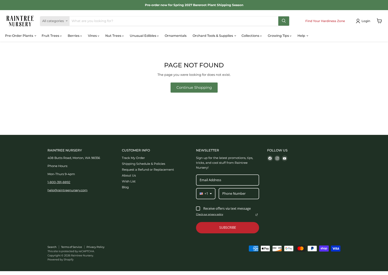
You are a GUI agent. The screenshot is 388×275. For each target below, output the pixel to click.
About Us (129, 175)
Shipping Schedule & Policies (143, 164)
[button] (364, 21)
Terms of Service (71, 247)
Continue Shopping (194, 87)
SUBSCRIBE (227, 227)
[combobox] (205, 193)
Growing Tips (279, 35)
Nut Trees (113, 35)
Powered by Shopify (60, 259)
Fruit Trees (51, 35)
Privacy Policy (95, 247)
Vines (93, 35)
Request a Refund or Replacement (148, 169)
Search (52, 247)
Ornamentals (176, 35)
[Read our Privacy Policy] (256, 214)
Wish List (129, 181)
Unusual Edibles (143, 35)
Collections (250, 35)
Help (301, 35)
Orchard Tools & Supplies (213, 35)
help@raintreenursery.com (67, 190)
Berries (74, 35)
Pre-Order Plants (19, 35)
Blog (125, 187)
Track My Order (133, 158)
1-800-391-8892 (58, 182)
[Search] (283, 20)
